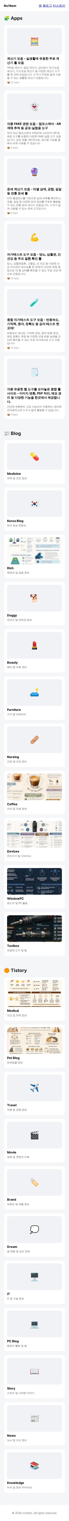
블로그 (47, 5)
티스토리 (59, 5)
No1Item (10, 6)
